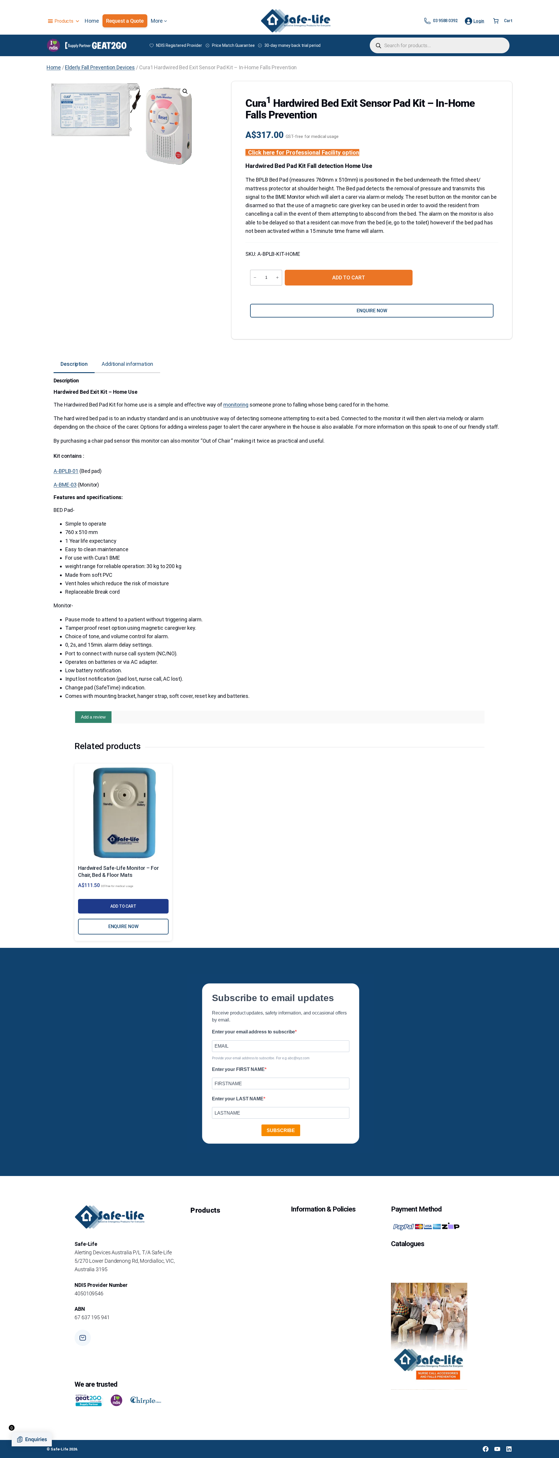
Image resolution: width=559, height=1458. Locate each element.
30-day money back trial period (292, 45)
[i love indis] (116, 1400)
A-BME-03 (65, 485)
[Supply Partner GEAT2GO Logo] (95, 45)
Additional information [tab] (127, 364)
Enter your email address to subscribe (253, 1031)
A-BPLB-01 (66, 471)
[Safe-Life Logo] (295, 21)
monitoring (235, 405)
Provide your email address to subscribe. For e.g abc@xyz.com (260, 1058)
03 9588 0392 (445, 20)
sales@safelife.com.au (118, 1341)
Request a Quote (125, 21)
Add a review (93, 716)
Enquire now (372, 310)
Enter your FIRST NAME (238, 1069)
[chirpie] (146, 1400)
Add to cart (348, 277)
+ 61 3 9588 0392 (112, 1365)
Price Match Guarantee (233, 45)
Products (63, 21)
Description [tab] (74, 364)
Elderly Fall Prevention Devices (100, 67)
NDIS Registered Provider (179, 45)
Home (54, 67)
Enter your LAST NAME (237, 1098)
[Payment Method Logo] (426, 1227)
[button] (185, 91)
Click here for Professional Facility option (303, 152)
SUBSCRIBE (281, 1130)
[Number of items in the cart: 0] (496, 21)
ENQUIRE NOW (123, 926)
